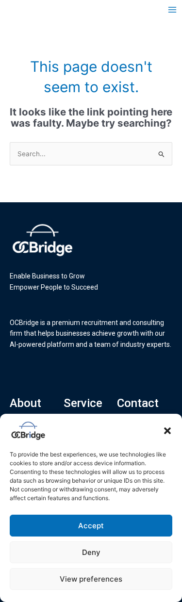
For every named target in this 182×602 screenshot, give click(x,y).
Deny (91, 552)
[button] (167, 431)
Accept (91, 525)
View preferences (91, 579)
